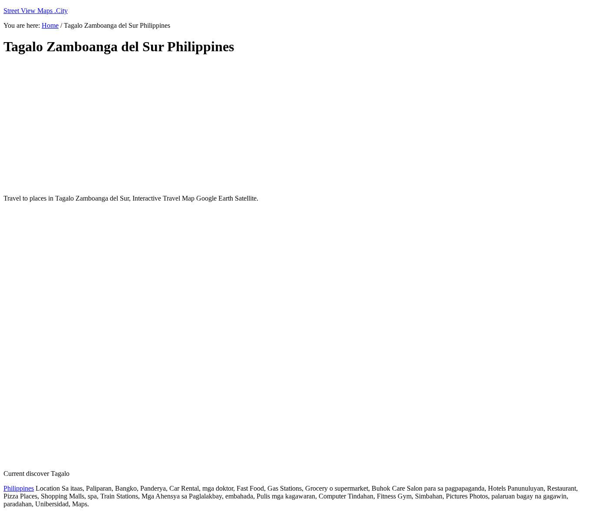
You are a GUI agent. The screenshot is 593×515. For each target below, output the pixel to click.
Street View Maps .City (35, 10)
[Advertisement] (214, 125)
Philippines (18, 488)
